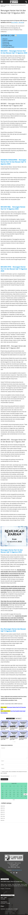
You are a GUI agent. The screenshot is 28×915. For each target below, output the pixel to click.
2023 (2, 812)
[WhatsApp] (13, 17)
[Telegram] (16, 17)
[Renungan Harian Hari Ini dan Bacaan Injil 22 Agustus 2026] (14, 724)
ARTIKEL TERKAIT (10, 718)
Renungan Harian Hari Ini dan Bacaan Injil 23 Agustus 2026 (5, 728)
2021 (2, 816)
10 (2, 792)
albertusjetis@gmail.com (17, 870)
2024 (2, 810)
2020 (2, 818)
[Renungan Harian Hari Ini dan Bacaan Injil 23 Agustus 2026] (5, 724)
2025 (2, 808)
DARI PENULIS (18, 718)
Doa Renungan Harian (8, 47)
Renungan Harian (7, 45)
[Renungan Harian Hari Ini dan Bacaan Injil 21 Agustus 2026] (23, 724)
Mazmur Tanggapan (8, 40)
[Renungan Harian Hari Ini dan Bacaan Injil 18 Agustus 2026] (23, 734)
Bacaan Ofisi (6, 43)
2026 (2, 806)
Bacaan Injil (6, 42)
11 (6, 792)
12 (10, 792)
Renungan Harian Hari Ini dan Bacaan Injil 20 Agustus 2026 (5, 738)
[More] (22, 17)
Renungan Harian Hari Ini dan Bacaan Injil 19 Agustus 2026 (14, 738)
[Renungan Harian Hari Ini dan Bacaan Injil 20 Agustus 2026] (5, 734)
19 (10, 794)
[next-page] (14, 741)
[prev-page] (13, 741)
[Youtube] (17, 872)
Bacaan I (5, 38)
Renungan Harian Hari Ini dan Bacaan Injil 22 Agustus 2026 (14, 728)
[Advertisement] (14, 837)
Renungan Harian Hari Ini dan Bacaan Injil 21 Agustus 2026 (23, 728)
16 (25, 792)
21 (17, 794)
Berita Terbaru (7, 5)
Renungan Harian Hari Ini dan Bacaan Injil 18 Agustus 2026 (23, 738)
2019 (2, 820)
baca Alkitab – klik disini (17, 22)
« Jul (13, 799)
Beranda (2, 5)
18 (6, 794)
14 (17, 792)
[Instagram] (14, 872)
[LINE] (19, 17)
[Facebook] (10, 17)
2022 (2, 814)
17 (2, 794)
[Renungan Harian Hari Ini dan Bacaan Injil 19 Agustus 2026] (14, 734)
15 (21, 792)
